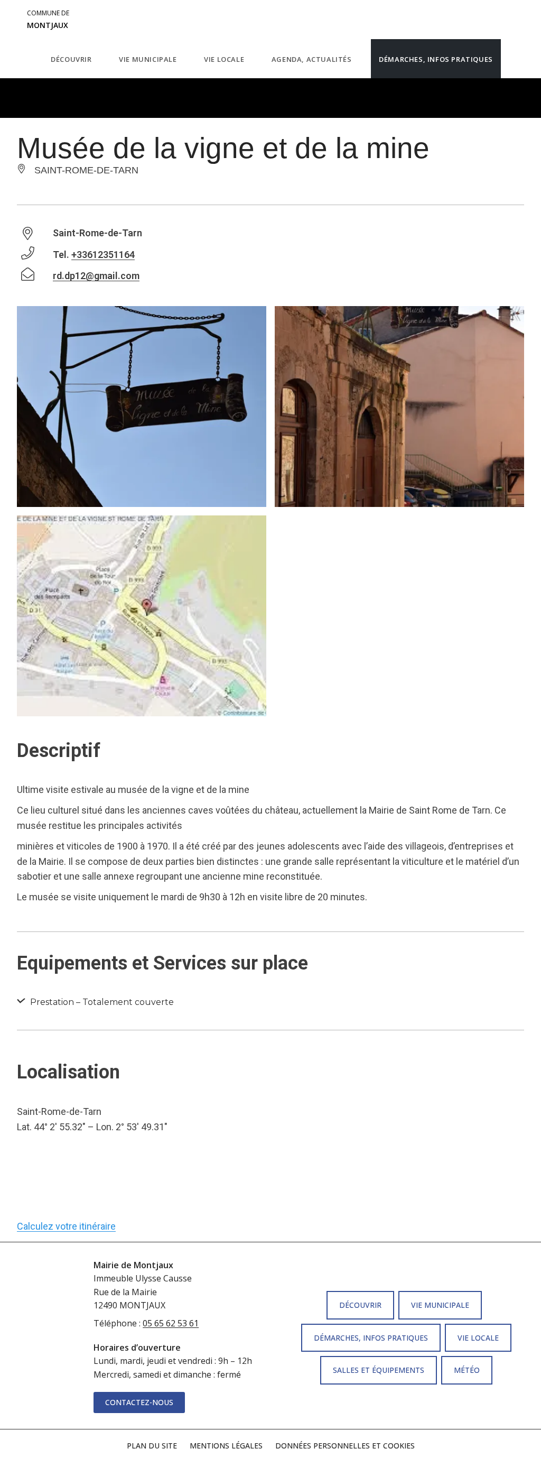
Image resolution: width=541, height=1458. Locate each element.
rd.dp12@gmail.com (96, 275)
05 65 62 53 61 (171, 1323)
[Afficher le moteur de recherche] (511, 58)
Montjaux (48, 19)
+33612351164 (103, 254)
